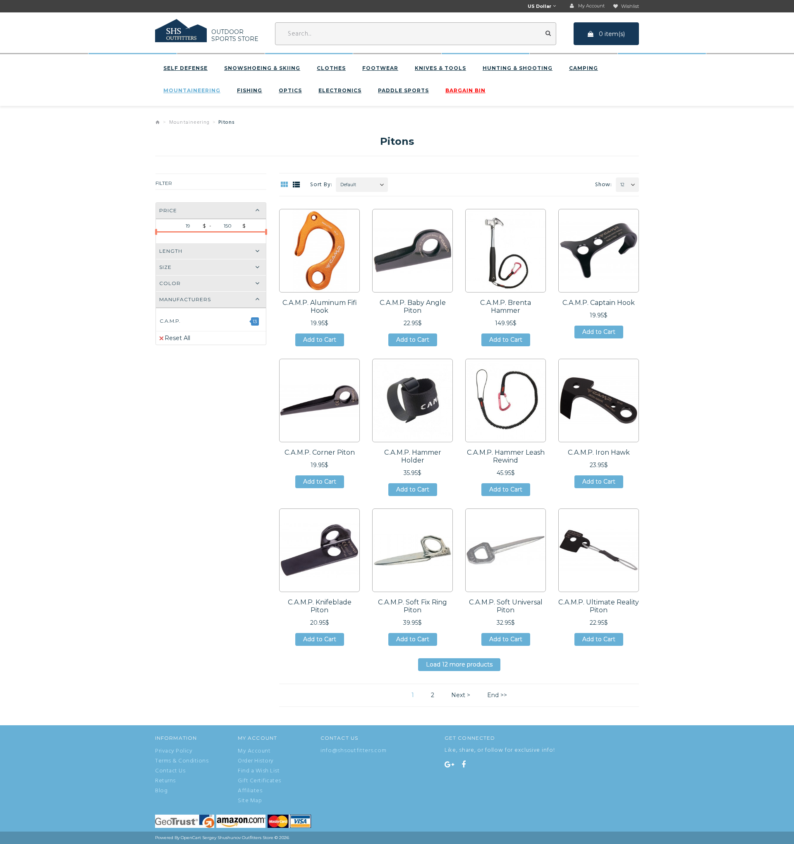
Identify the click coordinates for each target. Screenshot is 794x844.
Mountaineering (191, 91)
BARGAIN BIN (465, 91)
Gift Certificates (259, 781)
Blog (161, 791)
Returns (165, 781)
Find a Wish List (259, 771)
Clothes (331, 68)
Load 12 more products (459, 666)
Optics (290, 91)
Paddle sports (403, 91)
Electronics (339, 91)
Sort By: (321, 184)
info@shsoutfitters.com (353, 750)
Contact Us (170, 771)
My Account (254, 751)
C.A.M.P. (170, 321)
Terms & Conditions (181, 761)
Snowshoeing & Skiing (262, 68)
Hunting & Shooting (517, 68)
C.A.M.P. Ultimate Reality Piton (598, 606)
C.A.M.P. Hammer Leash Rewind (506, 456)
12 (622, 185)
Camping (583, 68)
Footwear (380, 68)
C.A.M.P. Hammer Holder (412, 456)
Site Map (250, 801)
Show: (603, 184)
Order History (256, 761)
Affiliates (250, 791)
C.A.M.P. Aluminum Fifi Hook (319, 306)
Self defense (185, 68)
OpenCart (191, 837)
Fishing (249, 91)
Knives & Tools (440, 68)
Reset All (177, 338)
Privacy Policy (173, 751)
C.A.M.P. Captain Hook (598, 303)
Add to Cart (319, 341)
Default (348, 185)
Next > (460, 695)
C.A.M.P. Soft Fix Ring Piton (412, 606)
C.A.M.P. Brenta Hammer (505, 306)
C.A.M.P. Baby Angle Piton (413, 306)
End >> (497, 695)
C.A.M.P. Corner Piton (320, 452)
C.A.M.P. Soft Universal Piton (506, 606)
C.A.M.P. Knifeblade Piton (320, 606)
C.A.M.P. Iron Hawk (599, 452)
